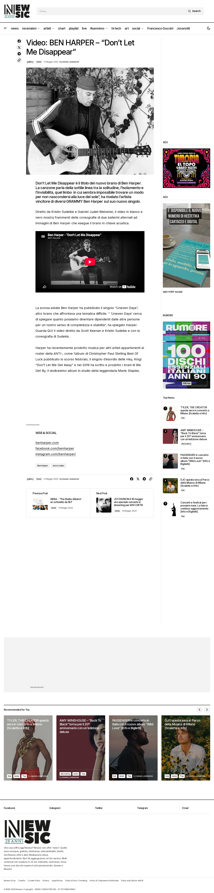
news (38, 62)
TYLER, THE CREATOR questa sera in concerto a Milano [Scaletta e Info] (194, 410)
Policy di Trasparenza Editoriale (104, 880)
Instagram (55, 808)
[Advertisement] (90, 401)
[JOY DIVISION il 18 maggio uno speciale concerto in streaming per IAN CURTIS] (122, 503)
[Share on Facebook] (19, 41)
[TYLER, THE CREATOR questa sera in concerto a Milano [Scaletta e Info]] (170, 413)
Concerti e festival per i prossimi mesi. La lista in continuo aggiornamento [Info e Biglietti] (194, 507)
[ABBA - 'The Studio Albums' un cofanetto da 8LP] (58, 503)
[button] (5, 28)
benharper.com (47, 443)
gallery (30, 62)
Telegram (142, 808)
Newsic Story (10, 880)
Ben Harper (42, 465)
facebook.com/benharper (54, 448)
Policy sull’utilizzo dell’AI (132, 880)
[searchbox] (112, 11)
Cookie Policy (34, 880)
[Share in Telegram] (19, 54)
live (183, 418)
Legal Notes (57, 880)
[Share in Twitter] (19, 47)
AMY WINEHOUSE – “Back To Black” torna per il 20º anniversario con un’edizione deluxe (193, 435)
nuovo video (58, 465)
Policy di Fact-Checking (76, 880)
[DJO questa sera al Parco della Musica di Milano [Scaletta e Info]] (170, 485)
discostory (186, 444)
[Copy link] (19, 60)
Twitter (99, 808)
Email (185, 808)
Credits (21, 880)
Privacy (46, 880)
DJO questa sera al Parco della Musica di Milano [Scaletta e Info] (194, 482)
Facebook (9, 808)
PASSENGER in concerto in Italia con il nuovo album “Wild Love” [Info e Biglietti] (195, 459)
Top (24, 776)
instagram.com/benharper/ (55, 454)
